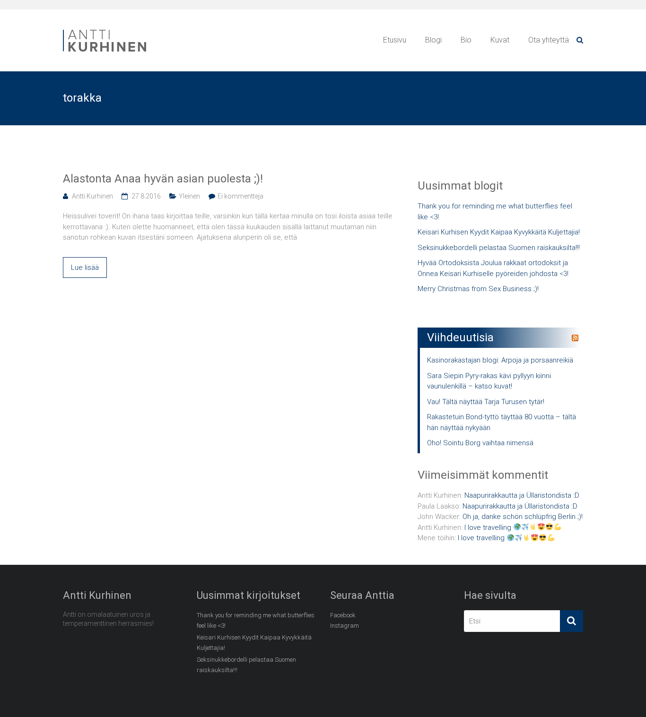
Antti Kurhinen (92, 196)
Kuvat (499, 39)
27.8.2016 (146, 196)
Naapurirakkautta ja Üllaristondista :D (521, 495)
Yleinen (189, 196)
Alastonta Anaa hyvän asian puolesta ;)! (163, 178)
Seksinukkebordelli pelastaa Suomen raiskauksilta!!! (499, 247)
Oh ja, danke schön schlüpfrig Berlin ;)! (523, 516)
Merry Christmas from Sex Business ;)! (478, 289)
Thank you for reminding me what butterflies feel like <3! (495, 211)
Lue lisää (85, 267)
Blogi (433, 39)
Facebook (343, 615)
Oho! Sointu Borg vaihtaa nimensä (480, 443)
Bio (466, 39)
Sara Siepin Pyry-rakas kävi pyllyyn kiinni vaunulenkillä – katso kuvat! (489, 381)
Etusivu (394, 39)
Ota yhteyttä (548, 39)
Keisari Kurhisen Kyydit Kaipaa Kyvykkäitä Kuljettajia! (499, 232)
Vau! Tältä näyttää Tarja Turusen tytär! (485, 401)
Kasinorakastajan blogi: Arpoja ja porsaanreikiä (500, 360)
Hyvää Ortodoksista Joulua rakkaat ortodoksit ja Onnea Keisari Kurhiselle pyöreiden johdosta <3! (493, 268)
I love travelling (488, 527)
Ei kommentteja (240, 196)
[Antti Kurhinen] (105, 31)
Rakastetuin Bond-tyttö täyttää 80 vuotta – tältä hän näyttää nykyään (501, 422)
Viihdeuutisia (460, 337)
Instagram (344, 625)
